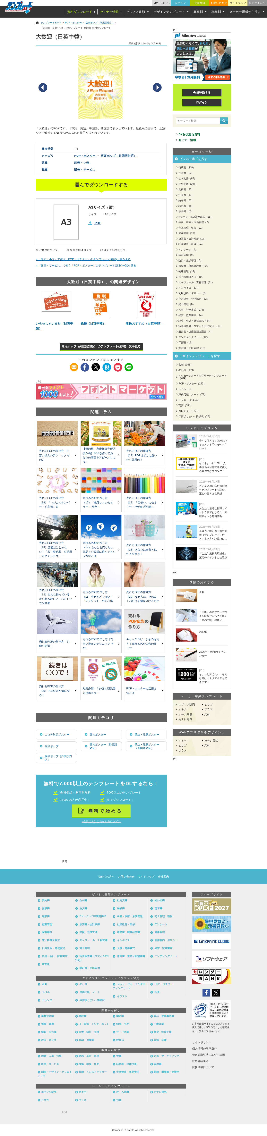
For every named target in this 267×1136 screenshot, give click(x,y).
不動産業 (159, 1023)
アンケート (161, 924)
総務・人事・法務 (51, 1056)
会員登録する (202, 92)
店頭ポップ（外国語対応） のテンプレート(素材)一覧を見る (101, 346)
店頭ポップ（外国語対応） (58, 758)
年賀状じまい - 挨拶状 (92, 1000)
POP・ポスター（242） (192, 383)
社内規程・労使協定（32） (193, 299)
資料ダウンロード (79, 11)
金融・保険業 (86, 1040)
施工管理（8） (186, 304)
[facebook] (85, 365)
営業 (118, 1056)
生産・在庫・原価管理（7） (194, 222)
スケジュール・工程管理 (94, 940)
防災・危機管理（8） (190, 260)
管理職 (157, 1064)
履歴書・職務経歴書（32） (193, 266)
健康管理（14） (187, 271)
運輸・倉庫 (47, 1023)
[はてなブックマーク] (106, 365)
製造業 (120, 1016)
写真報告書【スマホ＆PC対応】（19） (200, 326)
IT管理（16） (186, 342)
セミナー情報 (109, 11)
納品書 (121, 908)
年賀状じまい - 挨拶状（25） (194, 416)
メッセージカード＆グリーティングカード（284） (202, 376)
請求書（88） (186, 206)
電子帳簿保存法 (51, 940)
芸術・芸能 (160, 1040)
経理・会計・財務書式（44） (195, 320)
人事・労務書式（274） (191, 309)
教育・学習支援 (163, 1032)
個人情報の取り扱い (204, 1048)
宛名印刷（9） (186, 255)
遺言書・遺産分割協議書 (131, 956)
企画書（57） (186, 173)
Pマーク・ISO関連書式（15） (195, 216)
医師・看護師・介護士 (166, 1071)
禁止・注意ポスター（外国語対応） (147, 746)
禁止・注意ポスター (147, 734)
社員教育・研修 (126, 924)
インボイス (123, 940)
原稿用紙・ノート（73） (192, 394)
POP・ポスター (164, 984)
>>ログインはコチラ (112, 249)
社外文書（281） (188, 184)
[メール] (74, 365)
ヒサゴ (208, 704)
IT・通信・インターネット (94, 1023)
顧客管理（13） (187, 233)
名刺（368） (185, 364)
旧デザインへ (257, 2)
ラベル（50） (186, 389)
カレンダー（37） (188, 411)
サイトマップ (238, 2)
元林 (207, 714)
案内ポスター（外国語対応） (103, 746)
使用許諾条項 (200, 1061)
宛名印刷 (47, 932)
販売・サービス (84, 169)
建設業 (82, 1016)
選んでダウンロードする (101, 184)
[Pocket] (117, 365)
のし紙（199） (186, 370)
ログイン (180, 2)
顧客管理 (47, 924)
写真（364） (185, 405)
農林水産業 (47, 1016)
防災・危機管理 (88, 932)
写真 (157, 992)
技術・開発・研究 (89, 1064)
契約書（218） (186, 167)
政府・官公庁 (48, 1040)
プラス (208, 709)
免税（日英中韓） (93, 323)
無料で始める (105, 810)
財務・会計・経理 (89, 1056)
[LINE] (128, 365)
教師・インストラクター (93, 1071)
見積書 (46, 908)
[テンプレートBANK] (19, 7)
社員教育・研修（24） (191, 244)
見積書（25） (186, 189)
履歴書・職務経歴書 (128, 932)
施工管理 (85, 948)
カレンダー (48, 1000)
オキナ (182, 709)
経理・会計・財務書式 (54, 956)
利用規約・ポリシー (166, 940)
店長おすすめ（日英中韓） (144, 323)
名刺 (44, 984)
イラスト (122, 996)
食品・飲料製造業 (164, 1016)
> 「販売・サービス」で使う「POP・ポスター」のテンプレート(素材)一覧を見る (86, 265)
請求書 (158, 908)
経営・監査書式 (163, 948)
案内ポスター (98, 734)
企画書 (83, 900)
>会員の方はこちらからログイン (101, 821)
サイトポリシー (201, 1042)
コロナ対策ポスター (57, 734)
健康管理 (160, 932)
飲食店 (120, 1040)
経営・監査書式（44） (191, 315)
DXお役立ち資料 (189, 134)
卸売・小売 (81, 162)
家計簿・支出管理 (90, 968)
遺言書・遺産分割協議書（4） (195, 331)
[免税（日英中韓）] (101, 304)
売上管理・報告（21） (191, 227)
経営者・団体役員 (126, 1064)
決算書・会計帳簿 (90, 924)
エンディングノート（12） (193, 337)
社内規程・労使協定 (53, 948)
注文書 (83, 908)
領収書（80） (186, 211)
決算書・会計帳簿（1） (191, 238)
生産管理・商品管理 (127, 1071)
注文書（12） (186, 195)
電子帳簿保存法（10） (191, 277)
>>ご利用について (47, 249)
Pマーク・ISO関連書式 (93, 916)
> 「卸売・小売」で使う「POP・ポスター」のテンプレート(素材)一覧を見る (83, 259)
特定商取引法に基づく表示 (208, 1054)
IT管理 (45, 964)
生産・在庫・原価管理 (129, 916)
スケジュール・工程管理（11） (196, 282)
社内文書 (122, 900)
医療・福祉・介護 (89, 1032)
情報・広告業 (48, 1032)
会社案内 (163, 876)
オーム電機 (185, 714)
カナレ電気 (185, 719)
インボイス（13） (188, 288)
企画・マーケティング (166, 1056)
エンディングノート (166, 956)
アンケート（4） (188, 249)
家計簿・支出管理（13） (192, 348)
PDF (98, 223)
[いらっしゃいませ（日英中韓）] (56, 304)
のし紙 (83, 984)
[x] (95, 365)
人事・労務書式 (126, 948)
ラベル (46, 992)
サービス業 (122, 1032)
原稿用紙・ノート (90, 992)
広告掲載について (203, 1067)
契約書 (46, 900)
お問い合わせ (219, 2)
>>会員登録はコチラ (79, 249)
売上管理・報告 (163, 916)
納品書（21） (186, 200)
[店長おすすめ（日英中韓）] (146, 304)
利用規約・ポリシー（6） (193, 293)
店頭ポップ (51, 746)
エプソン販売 (186, 704)
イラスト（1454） (188, 400)
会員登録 (199, 2)
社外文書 (160, 900)
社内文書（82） (187, 178)
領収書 (46, 916)
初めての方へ (161, 2)
